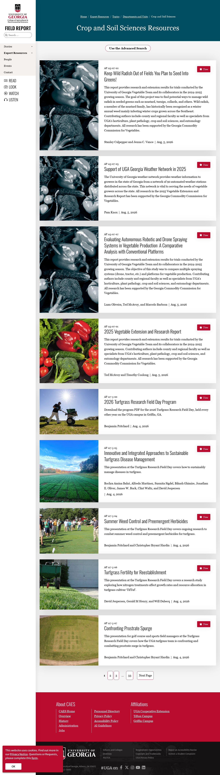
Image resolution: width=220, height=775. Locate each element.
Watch (14, 93)
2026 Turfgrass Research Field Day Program (140, 402)
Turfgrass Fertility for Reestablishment (135, 572)
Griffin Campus (143, 721)
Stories (8, 46)
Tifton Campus (143, 716)
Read (12, 80)
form (35, 758)
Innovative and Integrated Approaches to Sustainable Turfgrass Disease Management (146, 456)
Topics (115, 16)
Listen (13, 99)
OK (13, 766)
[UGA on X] (127, 767)
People (8, 59)
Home (83, 16)
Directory (107, 754)
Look (12, 87)
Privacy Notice (19, 754)
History (63, 721)
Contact (8, 72)
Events (8, 65)
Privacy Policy (103, 716)
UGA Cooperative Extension (152, 711)
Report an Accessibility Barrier (182, 750)
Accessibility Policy (106, 721)
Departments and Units (135, 16)
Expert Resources (15, 52)
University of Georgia (76, 753)
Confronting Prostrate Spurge (128, 628)
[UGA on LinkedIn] (143, 767)
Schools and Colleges (112, 750)
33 (129, 675)
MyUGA (106, 757)
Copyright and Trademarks (148, 754)
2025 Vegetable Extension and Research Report (142, 331)
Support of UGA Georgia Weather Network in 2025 (145, 169)
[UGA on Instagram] (133, 767)
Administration (68, 725)
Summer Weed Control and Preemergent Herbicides (146, 521)
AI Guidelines (103, 725)
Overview (65, 716)
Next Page (145, 675)
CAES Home (67, 711)
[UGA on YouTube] (138, 767)
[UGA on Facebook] (121, 767)
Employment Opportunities (149, 750)
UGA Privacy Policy (145, 757)
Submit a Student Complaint (181, 754)
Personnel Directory (107, 711)
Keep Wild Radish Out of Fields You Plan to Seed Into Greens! (146, 76)
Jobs (62, 730)
